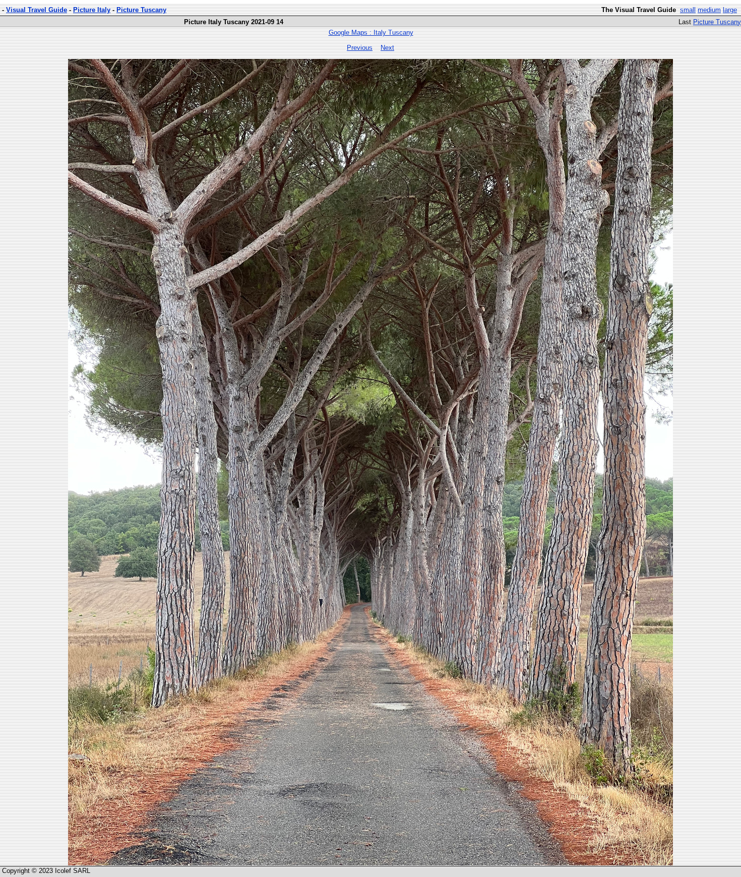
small (688, 10)
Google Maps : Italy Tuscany (371, 32)
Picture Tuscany (141, 10)
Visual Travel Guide (36, 10)
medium (709, 10)
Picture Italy (91, 10)
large (730, 10)
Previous (360, 47)
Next (387, 47)
